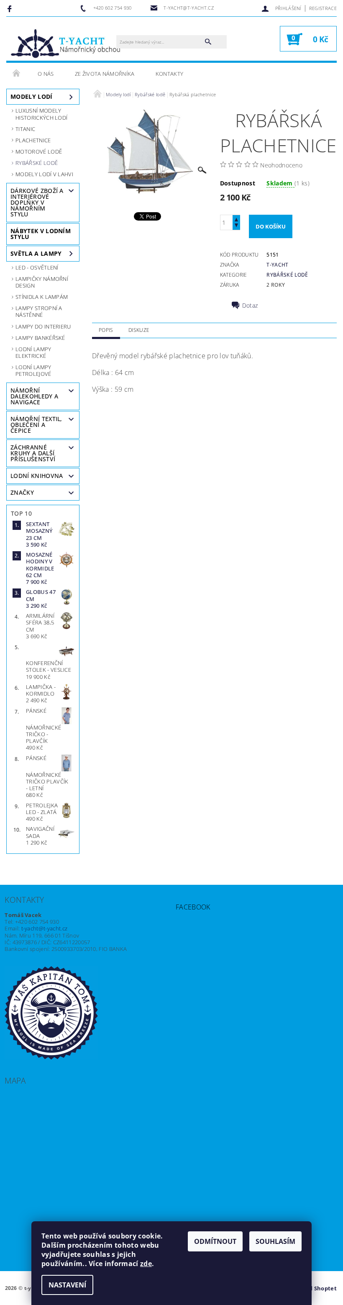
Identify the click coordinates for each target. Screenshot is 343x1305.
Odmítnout (215, 1241)
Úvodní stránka (16, 74)
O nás (46, 73)
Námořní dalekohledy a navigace (34, 396)
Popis (106, 330)
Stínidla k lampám (41, 297)
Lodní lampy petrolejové (33, 370)
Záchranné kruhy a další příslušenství (32, 453)
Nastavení (67, 1285)
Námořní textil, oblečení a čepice (36, 424)
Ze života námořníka (105, 73)
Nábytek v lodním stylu (40, 234)
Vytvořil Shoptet (314, 1288)
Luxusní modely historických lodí (41, 114)
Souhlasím (275, 1241)
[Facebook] (10, 8)
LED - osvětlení (37, 267)
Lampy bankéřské (40, 338)
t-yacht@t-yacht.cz (44, 928)
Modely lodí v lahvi (44, 174)
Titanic (25, 129)
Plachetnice (33, 140)
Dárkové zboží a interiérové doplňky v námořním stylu (37, 202)
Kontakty (170, 73)
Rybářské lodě (36, 163)
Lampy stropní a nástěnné (38, 311)
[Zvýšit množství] (236, 219)
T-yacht (277, 264)
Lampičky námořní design (41, 282)
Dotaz (250, 305)
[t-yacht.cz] (65, 43)
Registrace (323, 8)
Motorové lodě (38, 151)
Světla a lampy (35, 253)
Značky (22, 492)
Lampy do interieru (43, 326)
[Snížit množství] (236, 226)
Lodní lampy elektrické (33, 352)
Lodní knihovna (36, 476)
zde (146, 1263)
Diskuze (138, 330)
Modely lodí (31, 96)
